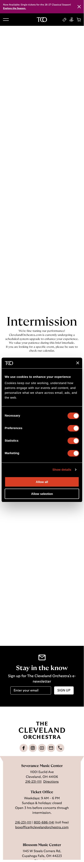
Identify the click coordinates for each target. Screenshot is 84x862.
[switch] (73, 428)
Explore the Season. (14, 8)
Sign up (63, 690)
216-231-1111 (33, 781)
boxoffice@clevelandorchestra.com (42, 827)
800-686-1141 (44, 822)
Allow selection (42, 493)
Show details (61, 469)
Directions (51, 781)
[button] (6, 19)
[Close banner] (77, 362)
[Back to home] (42, 20)
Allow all (42, 482)
